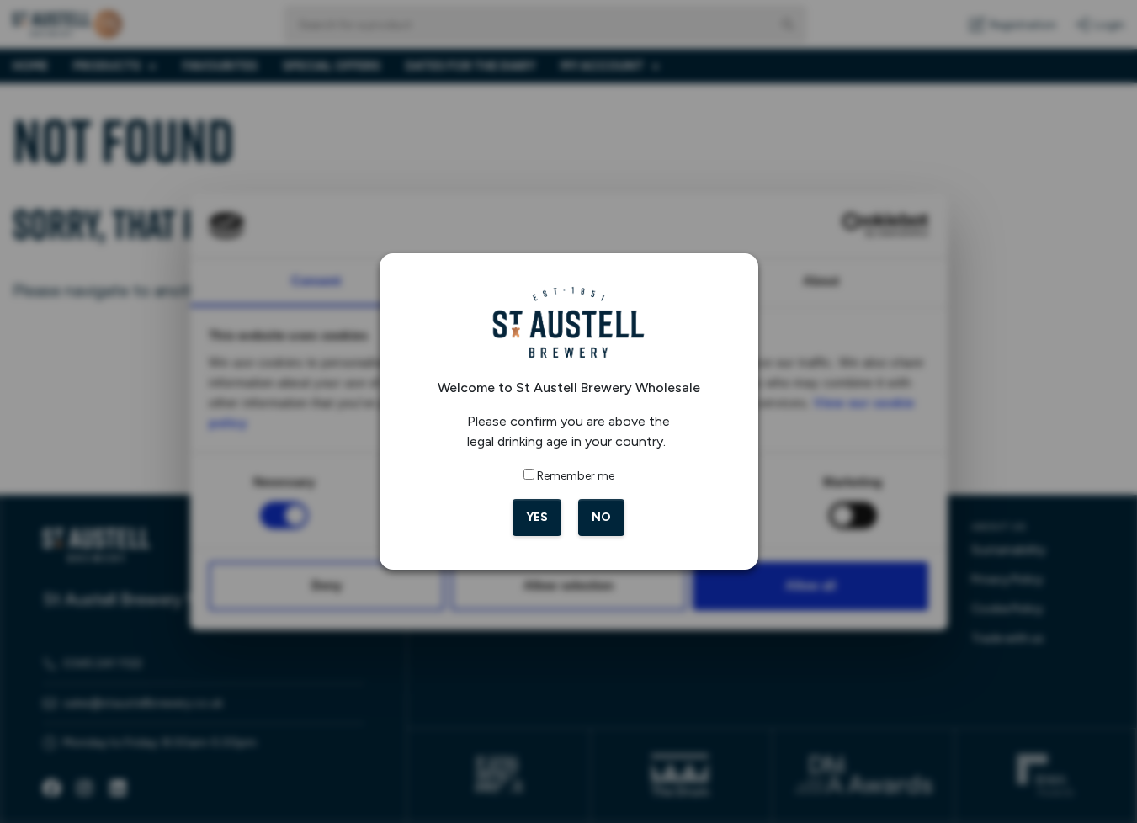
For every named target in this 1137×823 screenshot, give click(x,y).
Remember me (575, 476)
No (601, 517)
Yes (537, 517)
